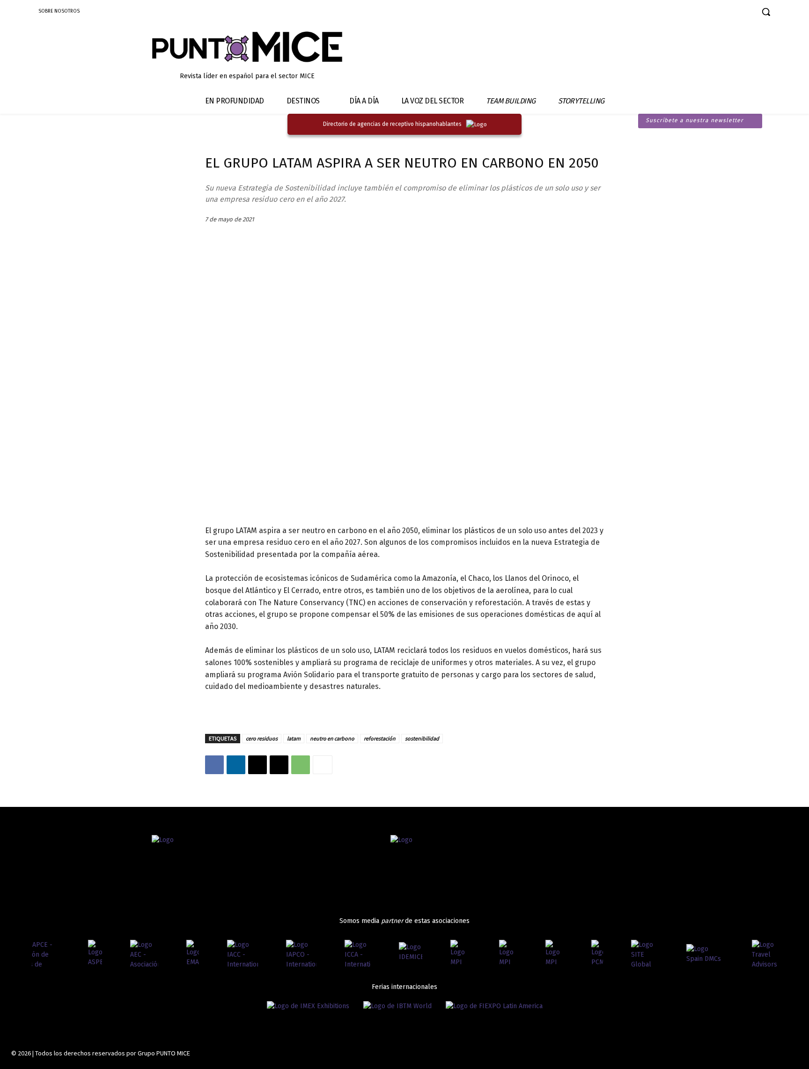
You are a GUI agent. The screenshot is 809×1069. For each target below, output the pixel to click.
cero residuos (262, 738)
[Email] (279, 764)
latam (294, 738)
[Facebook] (674, 13)
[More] (322, 764)
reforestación (380, 738)
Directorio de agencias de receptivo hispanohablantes (392, 124)
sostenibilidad (422, 738)
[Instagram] (691, 13)
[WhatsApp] (300, 764)
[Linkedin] (707, 13)
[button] (766, 11)
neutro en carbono (332, 738)
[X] (257, 764)
